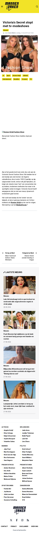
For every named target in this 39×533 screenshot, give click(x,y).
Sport (8, 75)
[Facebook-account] (17, 520)
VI (3, 75)
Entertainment (7, 79)
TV (31, 79)
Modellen (16, 79)
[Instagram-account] (22, 520)
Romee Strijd (16, 75)
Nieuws (5, 30)
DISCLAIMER (24, 526)
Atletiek (25, 75)
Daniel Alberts (12, 33)
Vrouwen (24, 79)
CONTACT (4, 526)
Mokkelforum (21, 205)
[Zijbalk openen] (2, 6)
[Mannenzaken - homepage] (11, 6)
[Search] (37, 6)
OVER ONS (34, 526)
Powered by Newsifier (19, 530)
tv (34, 179)
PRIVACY (14, 526)
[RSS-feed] (28, 520)
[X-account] (11, 520)
